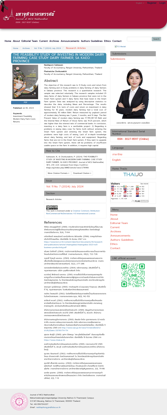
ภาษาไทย (117, 154)
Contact (116, 41)
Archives (54, 41)
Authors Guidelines (92, 41)
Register (152, 3)
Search (156, 39)
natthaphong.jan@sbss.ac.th (48, 407)
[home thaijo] (133, 174)
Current (43, 41)
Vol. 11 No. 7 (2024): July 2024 (47, 48)
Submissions (117, 59)
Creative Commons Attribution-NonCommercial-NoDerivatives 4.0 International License (73, 212)
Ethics (107, 41)
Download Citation (81, 173)
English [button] (139, 3)
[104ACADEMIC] (133, 275)
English (116, 160)
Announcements (70, 41)
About (16, 41)
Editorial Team (30, 41)
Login (162, 3)
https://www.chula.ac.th (54, 340)
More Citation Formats (58, 173)
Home (8, 41)
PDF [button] (25, 102)
